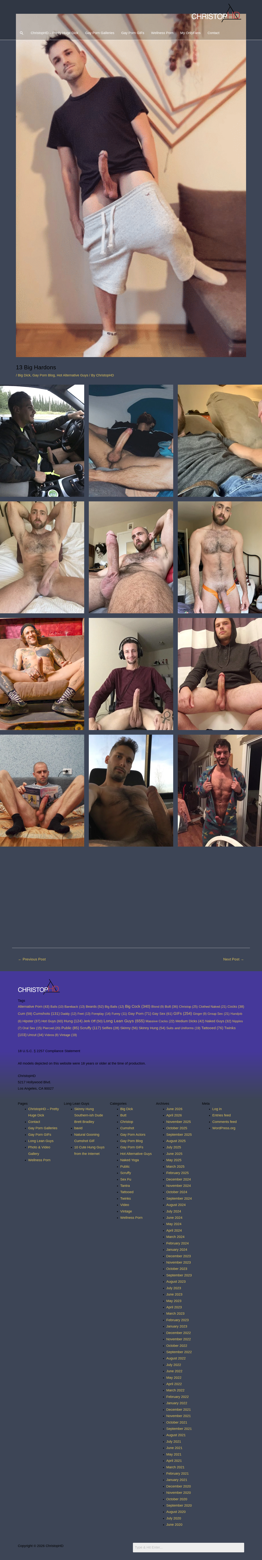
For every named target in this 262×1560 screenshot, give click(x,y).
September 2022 (179, 1352)
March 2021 (175, 1467)
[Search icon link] (21, 33)
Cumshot (127, 1128)
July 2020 (173, 1518)
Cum (25, 1014)
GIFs (182, 1013)
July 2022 (173, 1365)
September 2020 (179, 1505)
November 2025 (178, 1122)
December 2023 (178, 1256)
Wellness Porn (162, 33)
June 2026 (174, 1109)
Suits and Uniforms (183, 1028)
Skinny (129, 1028)
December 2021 (178, 1410)
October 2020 (176, 1499)
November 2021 (178, 1416)
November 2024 (178, 1186)
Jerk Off (93, 1021)
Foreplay (101, 1014)
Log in (217, 1109)
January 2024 (176, 1250)
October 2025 (176, 1128)
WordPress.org (223, 1128)
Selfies (110, 1028)
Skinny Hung (152, 1028)
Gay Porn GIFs (132, 33)
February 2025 (177, 1173)
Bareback (74, 1006)
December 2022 (178, 1333)
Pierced (51, 1028)
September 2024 (179, 1198)
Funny (119, 1014)
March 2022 (175, 1390)
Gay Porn (139, 1014)
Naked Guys (218, 1021)
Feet (84, 1014)
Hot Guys (52, 1021)
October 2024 (176, 1192)
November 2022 (178, 1339)
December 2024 (178, 1179)
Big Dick (24, 375)
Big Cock (137, 1006)
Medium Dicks (189, 1021)
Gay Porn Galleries (99, 33)
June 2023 (174, 1294)
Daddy (69, 1014)
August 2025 (176, 1141)
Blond (157, 1006)
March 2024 (175, 1237)
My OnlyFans (190, 33)
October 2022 (176, 1346)
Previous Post (32, 959)
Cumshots (46, 1014)
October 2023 (176, 1269)
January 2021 (176, 1480)
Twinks (125, 1198)
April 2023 (174, 1307)
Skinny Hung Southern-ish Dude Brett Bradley (88, 1115)
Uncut (35, 1035)
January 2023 (176, 1326)
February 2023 (177, 1320)
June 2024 (174, 1218)
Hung (73, 1021)
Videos (51, 1035)
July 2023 (173, 1288)
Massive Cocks (160, 1021)
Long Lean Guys (124, 1021)
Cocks (235, 1006)
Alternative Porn (33, 1006)
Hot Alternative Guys (72, 375)
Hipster (31, 1021)
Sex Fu (125, 1179)
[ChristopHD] (217, 13)
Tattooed (212, 1028)
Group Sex (219, 1014)
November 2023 (178, 1262)
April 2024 (174, 1230)
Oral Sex (32, 1028)
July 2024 (173, 1211)
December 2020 (178, 1486)
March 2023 (175, 1313)
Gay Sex (162, 1014)
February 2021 (177, 1473)
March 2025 (175, 1166)
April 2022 (174, 1384)
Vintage (68, 1035)
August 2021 (176, 1435)
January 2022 (176, 1403)
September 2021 (179, 1429)
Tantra (125, 1186)
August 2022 (176, 1358)
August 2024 (176, 1205)
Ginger (200, 1013)
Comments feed (224, 1122)
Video (124, 1205)
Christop (188, 1006)
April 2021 (174, 1461)
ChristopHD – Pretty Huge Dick (54, 33)
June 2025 (174, 1154)
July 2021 (173, 1441)
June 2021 (174, 1448)
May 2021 (173, 1454)
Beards (95, 1006)
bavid (78, 1128)
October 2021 (176, 1422)
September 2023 (179, 1275)
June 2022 (174, 1371)
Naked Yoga (129, 1160)
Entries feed (221, 1115)
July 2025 (173, 1147)
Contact (213, 33)
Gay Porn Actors (132, 1135)
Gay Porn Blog (43, 375)
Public (70, 1028)
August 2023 (176, 1281)
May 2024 (173, 1224)
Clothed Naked (213, 1006)
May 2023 (173, 1301)
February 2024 (177, 1243)
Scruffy (90, 1028)
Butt (171, 1006)
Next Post (233, 959)
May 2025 (173, 1160)
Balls (56, 1006)
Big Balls (114, 1006)
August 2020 (176, 1512)
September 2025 (179, 1135)
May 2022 (173, 1378)
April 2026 (174, 1115)
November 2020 (178, 1493)
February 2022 (177, 1397)
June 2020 (174, 1525)
